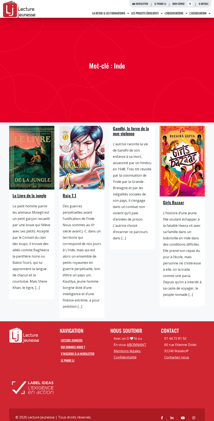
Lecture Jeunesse (72, 340)
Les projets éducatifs (145, 13)
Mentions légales (127, 351)
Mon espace (178, 3)
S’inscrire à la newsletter (77, 353)
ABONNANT (136, 344)
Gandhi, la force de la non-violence (131, 131)
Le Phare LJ (160, 3)
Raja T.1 (69, 195)
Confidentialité (125, 357)
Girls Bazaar (173, 202)
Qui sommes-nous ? (73, 347)
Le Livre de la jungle (29, 195)
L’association (198, 13)
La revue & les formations (108, 13)
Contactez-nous (176, 357)
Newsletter (141, 3)
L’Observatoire (174, 13)
